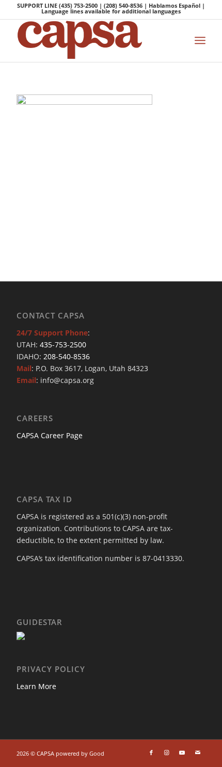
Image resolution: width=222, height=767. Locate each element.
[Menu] (200, 40)
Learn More (36, 686)
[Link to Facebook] (151, 752)
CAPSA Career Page (50, 435)
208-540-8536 (66, 356)
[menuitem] (200, 40)
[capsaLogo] (92, 41)
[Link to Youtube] (182, 752)
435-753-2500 (63, 344)
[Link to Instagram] (167, 752)
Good (96, 753)
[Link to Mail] (197, 752)
